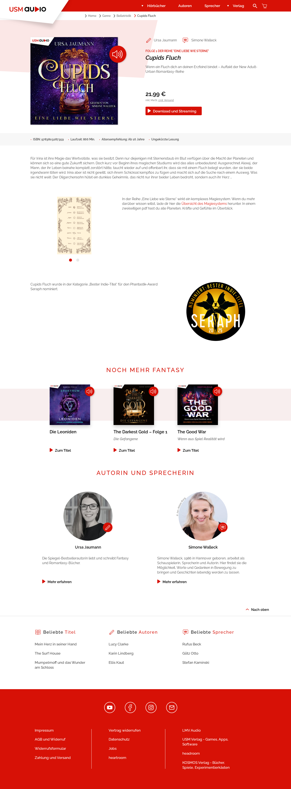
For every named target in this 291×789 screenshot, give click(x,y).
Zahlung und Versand (53, 758)
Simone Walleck (203, 40)
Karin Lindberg (121, 653)
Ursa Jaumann (165, 40)
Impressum (44, 730)
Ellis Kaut (116, 662)
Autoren (185, 6)
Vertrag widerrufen (125, 730)
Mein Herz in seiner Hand (56, 644)
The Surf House (48, 653)
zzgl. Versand (166, 100)
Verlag (238, 6)
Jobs (113, 748)
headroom (191, 753)
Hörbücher (156, 6)
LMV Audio (191, 730)
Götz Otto (190, 653)
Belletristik (124, 15)
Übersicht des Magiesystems (205, 204)
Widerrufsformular (50, 748)
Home (92, 15)
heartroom (117, 758)
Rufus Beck (191, 644)
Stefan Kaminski (195, 662)
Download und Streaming (174, 111)
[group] (82, 418)
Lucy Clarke (118, 644)
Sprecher (212, 6)
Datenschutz (119, 739)
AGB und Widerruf (50, 739)
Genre (106, 15)
